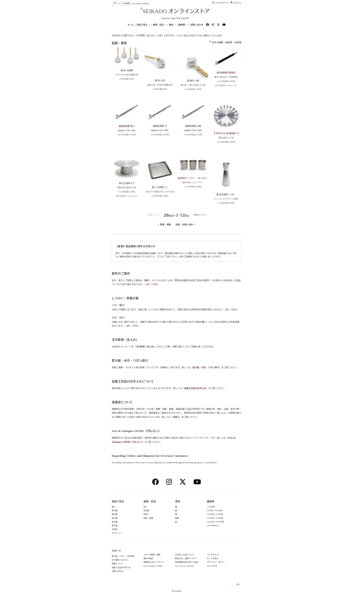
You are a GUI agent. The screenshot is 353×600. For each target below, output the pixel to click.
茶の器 (114, 518)
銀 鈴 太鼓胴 (127, 70)
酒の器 (114, 514)
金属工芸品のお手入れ (121, 567)
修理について (117, 564)
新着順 (238, 42)
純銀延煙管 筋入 (127, 126)
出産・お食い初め (184, 224)
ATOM (214, 566)
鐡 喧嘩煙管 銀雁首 (226, 72)
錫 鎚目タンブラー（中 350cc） (193, 178)
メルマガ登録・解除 (152, 555)
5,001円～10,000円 (214, 510)
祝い (145, 507)
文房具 (114, 529)
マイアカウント (222, 3)
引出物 (146, 510)
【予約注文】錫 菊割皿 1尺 (226, 133)
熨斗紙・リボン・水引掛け (123, 556)
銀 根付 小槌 (193, 80)
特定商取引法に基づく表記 (186, 562)
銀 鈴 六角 (160, 80)
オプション (116, 533)
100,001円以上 (213, 526)
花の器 (114, 522)
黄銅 (177, 518)
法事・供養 (148, 518)
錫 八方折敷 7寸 (160, 187)
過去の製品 (148, 558)
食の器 (114, 510)
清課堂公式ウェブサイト (153, 562)
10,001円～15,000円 (215, 514)
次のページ (199, 215)
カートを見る (212, 558)
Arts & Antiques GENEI (152, 566)
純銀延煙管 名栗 (193, 126)
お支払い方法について (184, 555)
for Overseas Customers (140, 3)
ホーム (131, 25)
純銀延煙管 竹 (160, 126)
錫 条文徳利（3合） (226, 194)
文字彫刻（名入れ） (120, 560)
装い (114, 507)
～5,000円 (211, 507)
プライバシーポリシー (216, 562)
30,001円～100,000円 (215, 522)
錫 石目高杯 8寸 (126, 183)
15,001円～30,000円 (215, 518)
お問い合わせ (196, 25)
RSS (208, 566)
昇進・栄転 (165, 224)
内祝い (146, 514)
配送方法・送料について (185, 558)
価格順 (228, 42)
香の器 (114, 526)
